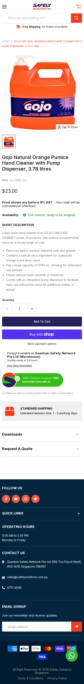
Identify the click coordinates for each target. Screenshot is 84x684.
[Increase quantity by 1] (32, 309)
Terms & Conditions (30, 678)
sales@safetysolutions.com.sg (27, 577)
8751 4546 (14, 587)
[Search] (76, 18)
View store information (19, 365)
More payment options (42, 343)
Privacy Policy (57, 678)
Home (6, 41)
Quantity (8, 300)
